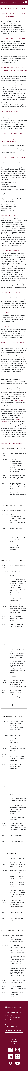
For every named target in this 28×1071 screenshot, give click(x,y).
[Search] (23, 2)
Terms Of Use (14, 1041)
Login (14, 1043)
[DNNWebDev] (8, 2)
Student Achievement (14, 1037)
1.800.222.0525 (17, 1030)
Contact (14, 1035)
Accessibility (14, 1039)
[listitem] (10, 1049)
